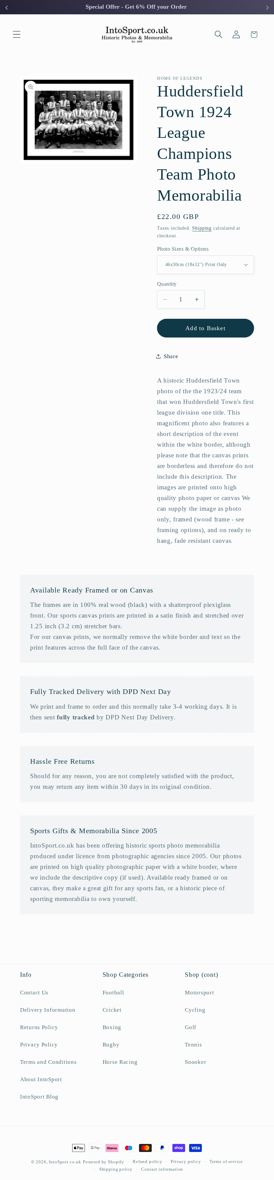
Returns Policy (39, 1027)
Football (113, 992)
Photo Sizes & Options (183, 249)
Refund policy (147, 1161)
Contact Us (34, 992)
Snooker (195, 1062)
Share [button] (171, 356)
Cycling (195, 1010)
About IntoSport (41, 1079)
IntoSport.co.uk (65, 1161)
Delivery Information (47, 1010)
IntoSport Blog (39, 1097)
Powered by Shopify (103, 1161)
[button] (17, 34)
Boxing (112, 1027)
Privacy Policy (39, 1044)
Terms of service (226, 1161)
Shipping (202, 228)
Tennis (193, 1044)
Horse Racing (120, 1062)
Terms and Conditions (48, 1062)
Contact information (162, 1169)
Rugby (111, 1044)
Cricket (112, 1010)
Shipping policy (116, 1169)
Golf (190, 1027)
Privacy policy (186, 1161)
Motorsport (199, 992)
